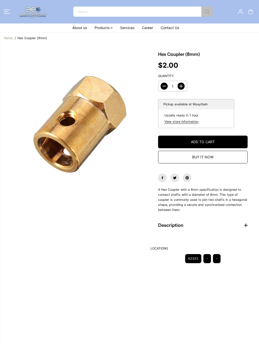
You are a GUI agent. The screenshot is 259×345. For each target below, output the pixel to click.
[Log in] (240, 11)
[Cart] (250, 11)
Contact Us (170, 28)
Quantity (166, 76)
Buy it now (202, 157)
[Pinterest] (187, 178)
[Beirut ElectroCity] (33, 12)
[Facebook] (162, 178)
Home (8, 38)
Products (103, 28)
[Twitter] (174, 178)
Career (147, 28)
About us (79, 28)
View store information (181, 122)
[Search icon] (206, 12)
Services (127, 28)
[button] (7, 11)
